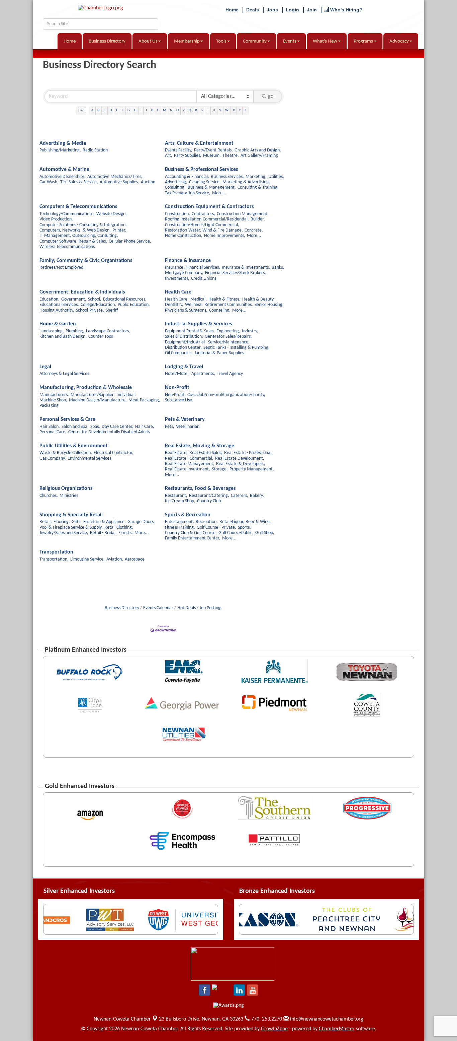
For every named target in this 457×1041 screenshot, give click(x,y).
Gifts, (77, 522)
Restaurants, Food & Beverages (200, 488)
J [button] (146, 110)
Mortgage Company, (184, 273)
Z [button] (245, 110)
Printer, (119, 230)
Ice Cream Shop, (180, 501)
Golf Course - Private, (216, 527)
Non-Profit (177, 387)
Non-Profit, (175, 395)
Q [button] (190, 110)
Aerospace (135, 559)
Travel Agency (230, 374)
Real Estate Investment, (187, 469)
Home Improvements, (224, 236)
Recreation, (207, 522)
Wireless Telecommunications (67, 247)
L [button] (158, 110)
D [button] (111, 110)
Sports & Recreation (187, 515)
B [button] (98, 110)
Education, (49, 299)
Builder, (258, 219)
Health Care (178, 292)
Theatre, (230, 155)
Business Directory (107, 41)
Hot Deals (186, 608)
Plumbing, (75, 331)
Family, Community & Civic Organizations (85, 260)
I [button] (141, 110)
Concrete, (254, 230)
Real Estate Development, (239, 458)
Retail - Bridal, (103, 533)
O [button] (177, 110)
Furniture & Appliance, (104, 522)
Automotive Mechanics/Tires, (115, 177)
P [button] (184, 110)
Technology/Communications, (67, 214)
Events (289, 41)
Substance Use (178, 400)
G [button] (128, 110)
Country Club (209, 501)
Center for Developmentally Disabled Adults (109, 432)
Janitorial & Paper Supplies (219, 353)
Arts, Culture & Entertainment (199, 143)
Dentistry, (174, 305)
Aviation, (114, 559)
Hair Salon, (49, 427)
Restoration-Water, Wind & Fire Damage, (204, 230)
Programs (363, 41)
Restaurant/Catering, (209, 496)
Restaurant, (176, 496)
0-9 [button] (81, 110)
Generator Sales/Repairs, (228, 336)
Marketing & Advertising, (246, 182)
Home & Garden (57, 324)
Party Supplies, (187, 155)
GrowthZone (274, 1029)
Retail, (45, 522)
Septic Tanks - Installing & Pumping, (236, 347)
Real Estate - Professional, (248, 453)
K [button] (152, 110)
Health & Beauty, (258, 299)
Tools (221, 41)
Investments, (177, 278)
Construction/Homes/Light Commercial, (202, 225)
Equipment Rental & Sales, (190, 331)
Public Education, (134, 305)
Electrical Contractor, (113, 453)
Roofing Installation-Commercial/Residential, (207, 219)
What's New (325, 41)
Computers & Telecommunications (78, 206)
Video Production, (56, 219)
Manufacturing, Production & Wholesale (85, 387)
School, (94, 299)
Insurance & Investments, (246, 267)
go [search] (270, 96)
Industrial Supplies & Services (198, 324)
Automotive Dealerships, (62, 177)
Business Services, (227, 177)
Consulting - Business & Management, (200, 187)
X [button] (234, 110)
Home (70, 41)
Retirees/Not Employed (61, 267)
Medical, (198, 299)
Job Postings (211, 608)
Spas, (95, 427)
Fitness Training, (180, 527)
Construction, (177, 214)
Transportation (56, 552)
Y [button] (240, 110)
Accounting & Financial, (187, 177)
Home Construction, (183, 236)
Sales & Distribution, (184, 336)
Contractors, (203, 214)
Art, (168, 155)
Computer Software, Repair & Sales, (73, 241)
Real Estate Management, (189, 464)
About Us (148, 41)
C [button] (105, 110)
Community (255, 41)
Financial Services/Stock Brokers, (235, 273)
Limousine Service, (87, 559)
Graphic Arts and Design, (258, 150)
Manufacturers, (54, 395)
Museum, (212, 155)
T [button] (208, 110)
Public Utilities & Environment (73, 446)
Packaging (49, 405)
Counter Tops (100, 336)
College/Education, (98, 305)
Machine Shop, (53, 400)
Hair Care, (144, 427)
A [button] (92, 110)
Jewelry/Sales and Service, (63, 533)
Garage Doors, (141, 522)
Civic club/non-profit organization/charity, (226, 395)
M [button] (164, 110)
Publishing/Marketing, (60, 150)
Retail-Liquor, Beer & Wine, (245, 522)
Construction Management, (243, 214)
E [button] (117, 110)
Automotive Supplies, (119, 182)
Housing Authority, (56, 310)
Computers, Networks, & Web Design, (75, 230)
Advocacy (399, 41)
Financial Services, (203, 267)
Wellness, (194, 305)
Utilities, (276, 177)
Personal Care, (53, 432)
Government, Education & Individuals (82, 292)
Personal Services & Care (67, 419)
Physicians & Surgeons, (186, 310)
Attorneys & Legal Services (64, 374)
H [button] (135, 110)
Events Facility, (178, 150)
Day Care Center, (117, 427)
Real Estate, (176, 453)
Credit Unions (203, 278)
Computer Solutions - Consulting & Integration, (83, 225)
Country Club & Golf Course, (191, 533)
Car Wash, (49, 182)
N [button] (171, 110)
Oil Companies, (179, 353)
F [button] (122, 110)
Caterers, (239, 496)
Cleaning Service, (205, 182)
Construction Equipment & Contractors (209, 206)
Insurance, (175, 267)
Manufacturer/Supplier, (93, 395)
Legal (45, 367)
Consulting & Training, (258, 187)
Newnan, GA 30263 (201, 1019)
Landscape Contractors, (108, 331)
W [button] (227, 110)
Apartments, (203, 374)
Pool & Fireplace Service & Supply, (71, 527)
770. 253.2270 (266, 1019)
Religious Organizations (65, 488)
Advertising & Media (62, 143)
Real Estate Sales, (205, 453)
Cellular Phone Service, (130, 241)
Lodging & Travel (184, 367)
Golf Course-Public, (236, 533)
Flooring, (62, 522)
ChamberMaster (337, 1029)
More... (219, 193)
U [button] (214, 110)
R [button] (196, 110)
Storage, (220, 469)
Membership (187, 41)
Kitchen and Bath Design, (63, 336)
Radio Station (95, 150)
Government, (73, 299)
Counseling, (220, 310)
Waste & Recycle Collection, (65, 453)
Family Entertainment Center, (192, 538)
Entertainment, (179, 522)
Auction (148, 182)
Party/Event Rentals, (213, 150)
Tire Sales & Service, (79, 182)
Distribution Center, (183, 347)
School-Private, (90, 310)
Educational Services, (59, 305)
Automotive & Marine (64, 169)
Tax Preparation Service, (187, 193)
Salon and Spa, (75, 427)
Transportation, (54, 559)
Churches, (48, 496)
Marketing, (256, 177)
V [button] (220, 110)
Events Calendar (158, 608)
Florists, (125, 533)
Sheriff (112, 310)
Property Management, (252, 469)
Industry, (250, 331)
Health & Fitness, (224, 299)
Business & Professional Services (201, 169)
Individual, (126, 395)
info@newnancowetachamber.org (326, 1019)
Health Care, (177, 299)
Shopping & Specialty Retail (71, 515)
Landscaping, (51, 331)
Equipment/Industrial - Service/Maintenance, (207, 342)
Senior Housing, (269, 305)
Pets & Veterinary (185, 419)
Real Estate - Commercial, (189, 458)
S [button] (202, 110)
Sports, (244, 527)
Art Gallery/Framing (259, 155)
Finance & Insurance (188, 260)
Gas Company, (52, 458)
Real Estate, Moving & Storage (199, 446)
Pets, (169, 427)
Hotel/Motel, (177, 374)
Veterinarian (187, 427)
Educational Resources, (125, 299)
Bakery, (257, 496)
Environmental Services (89, 458)
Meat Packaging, (144, 400)
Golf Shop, (264, 533)
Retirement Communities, (228, 305)
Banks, (278, 267)
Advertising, (176, 182)
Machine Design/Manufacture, (98, 400)
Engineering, (228, 331)
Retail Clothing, (118, 527)
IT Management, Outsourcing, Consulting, (78, 236)
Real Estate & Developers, (240, 464)
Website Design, (111, 214)
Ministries (69, 496)
